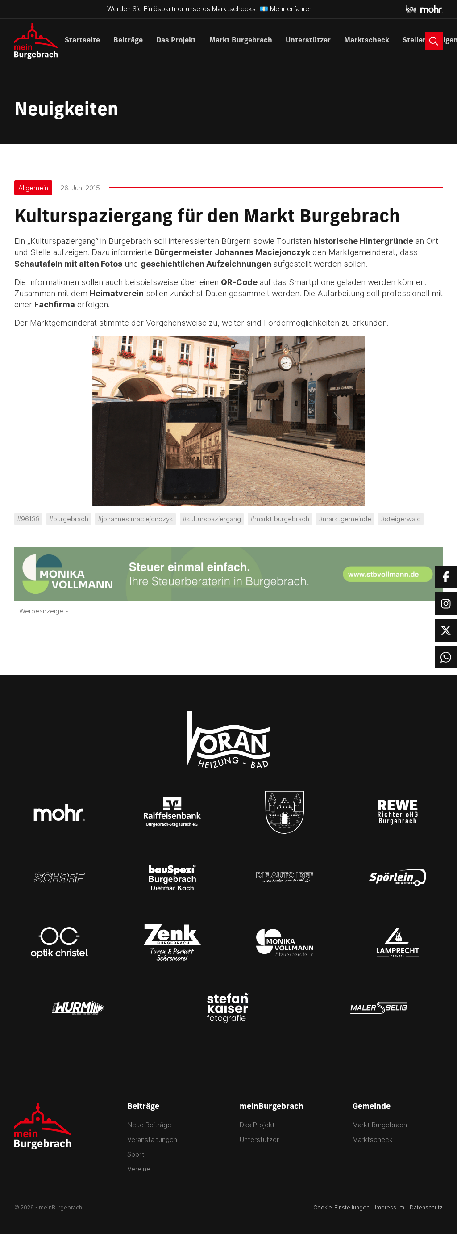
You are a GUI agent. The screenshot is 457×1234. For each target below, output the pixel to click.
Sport (136, 1154)
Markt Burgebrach (240, 40)
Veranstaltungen (152, 1139)
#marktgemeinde (345, 519)
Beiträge (128, 40)
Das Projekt (176, 40)
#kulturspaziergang (212, 519)
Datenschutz (426, 1207)
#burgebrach (68, 519)
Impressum (389, 1207)
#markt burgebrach (279, 519)
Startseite (82, 40)
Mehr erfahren (291, 8)
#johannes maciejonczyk (135, 519)
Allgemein (33, 188)
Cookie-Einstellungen (341, 1207)
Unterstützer (308, 40)
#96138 (28, 519)
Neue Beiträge (149, 1125)
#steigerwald (401, 519)
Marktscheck (366, 40)
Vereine (138, 1169)
